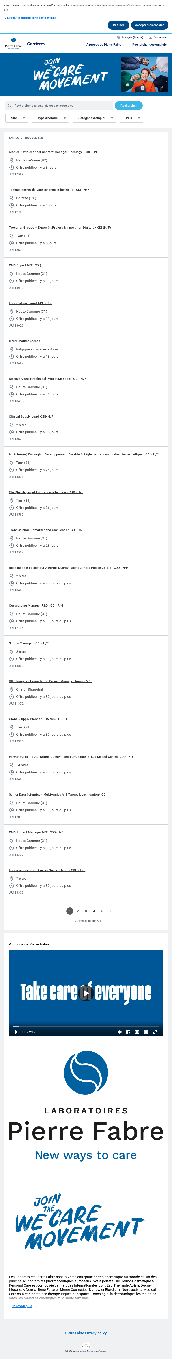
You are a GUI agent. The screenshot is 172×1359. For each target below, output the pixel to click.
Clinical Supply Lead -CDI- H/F (31, 416)
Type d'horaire (48, 118)
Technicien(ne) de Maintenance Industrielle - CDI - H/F (49, 189)
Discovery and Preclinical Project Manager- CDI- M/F (47, 378)
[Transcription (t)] (128, 1032)
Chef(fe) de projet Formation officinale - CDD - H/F (46, 492)
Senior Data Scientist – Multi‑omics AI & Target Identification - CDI (57, 794)
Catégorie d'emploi (91, 118)
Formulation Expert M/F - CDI (30, 303)
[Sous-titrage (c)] (137, 1032)
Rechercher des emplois (149, 44)
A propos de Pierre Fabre (104, 44)
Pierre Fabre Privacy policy (86, 1333)
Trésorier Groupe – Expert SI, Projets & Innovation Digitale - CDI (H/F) (60, 227)
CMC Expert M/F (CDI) (25, 265)
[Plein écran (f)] (155, 1032)
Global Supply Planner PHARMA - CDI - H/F (40, 719)
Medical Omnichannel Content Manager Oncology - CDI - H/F (53, 152)
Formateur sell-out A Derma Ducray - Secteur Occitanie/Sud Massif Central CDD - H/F (71, 756)
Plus (129, 118)
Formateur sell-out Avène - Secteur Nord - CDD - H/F (47, 870)
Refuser (118, 25)
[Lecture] (16, 1032)
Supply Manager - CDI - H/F (29, 643)
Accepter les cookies (149, 25)
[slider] (119, 1032)
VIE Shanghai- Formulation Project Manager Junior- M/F (50, 681)
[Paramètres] (146, 1032)
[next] (110, 911)
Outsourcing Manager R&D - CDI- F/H (36, 605)
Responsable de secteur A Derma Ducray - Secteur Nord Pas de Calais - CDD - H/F (68, 567)
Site (14, 118)
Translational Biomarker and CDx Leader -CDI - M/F (46, 530)
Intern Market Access (24, 341)
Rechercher (128, 105)
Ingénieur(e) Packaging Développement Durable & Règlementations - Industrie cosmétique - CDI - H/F (84, 454)
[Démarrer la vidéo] (86, 993)
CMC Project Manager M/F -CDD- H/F (36, 832)
